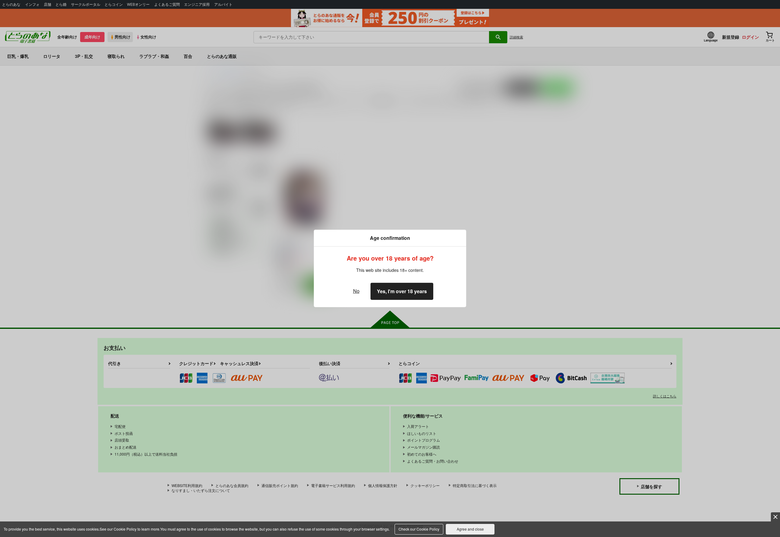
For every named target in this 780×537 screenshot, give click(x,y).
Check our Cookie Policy (419, 529)
